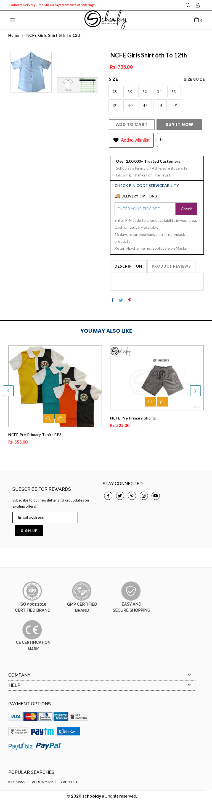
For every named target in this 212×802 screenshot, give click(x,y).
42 (145, 105)
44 (160, 105)
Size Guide (194, 79)
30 (130, 91)
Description (128, 266)
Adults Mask (43, 782)
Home (13, 35)
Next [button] (195, 390)
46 (175, 105)
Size (157, 79)
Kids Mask (16, 782)
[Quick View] (48, 418)
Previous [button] (8, 390)
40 (130, 105)
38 (115, 105)
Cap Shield (69, 782)
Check (186, 208)
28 (115, 91)
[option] (51, 397)
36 (174, 91)
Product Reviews (171, 266)
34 (159, 91)
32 (145, 91)
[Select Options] (60, 418)
